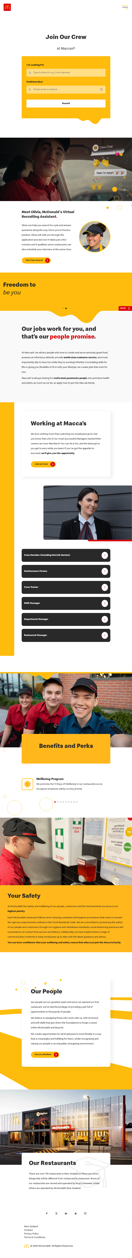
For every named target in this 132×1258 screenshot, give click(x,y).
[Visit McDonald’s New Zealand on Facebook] (46, 1213)
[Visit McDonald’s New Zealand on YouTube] (75, 1213)
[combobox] (66, 90)
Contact (28, 1230)
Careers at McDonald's (7, 7)
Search (66, 103)
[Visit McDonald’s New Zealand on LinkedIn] (66, 1213)
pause (123, 308)
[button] (55, 802)
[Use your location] (102, 89)
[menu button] (124, 7)
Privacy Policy (31, 1234)
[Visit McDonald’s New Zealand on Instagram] (85, 1213)
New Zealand (31, 1226)
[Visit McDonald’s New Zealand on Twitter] (56, 1213)
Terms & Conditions (34, 1237)
